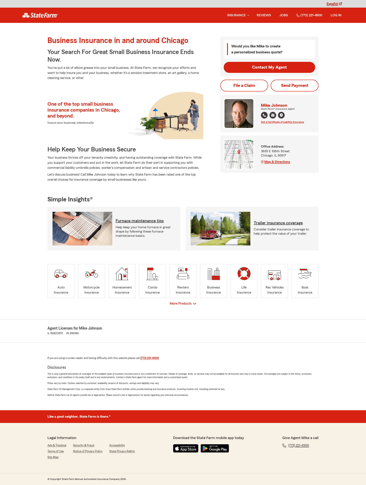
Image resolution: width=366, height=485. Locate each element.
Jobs (283, 15)
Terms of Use (55, 451)
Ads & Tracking (56, 445)
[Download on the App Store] (185, 448)
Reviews (264, 15)
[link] (40, 15)
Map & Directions (277, 162)
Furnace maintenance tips (140, 221)
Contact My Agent (269, 67)
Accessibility (117, 445)
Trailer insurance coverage (278, 223)
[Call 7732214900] (264, 115)
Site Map (53, 457)
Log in (336, 15)
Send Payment (294, 85)
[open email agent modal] (272, 116)
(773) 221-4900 (311, 15)
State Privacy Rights (122, 451)
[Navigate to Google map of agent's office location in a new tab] (281, 115)
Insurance (236, 15)
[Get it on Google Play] (215, 448)
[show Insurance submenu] (247, 15)
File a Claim (244, 85)
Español (332, 4)
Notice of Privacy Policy (88, 451)
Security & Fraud (83, 445)
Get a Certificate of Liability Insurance (282, 122)
